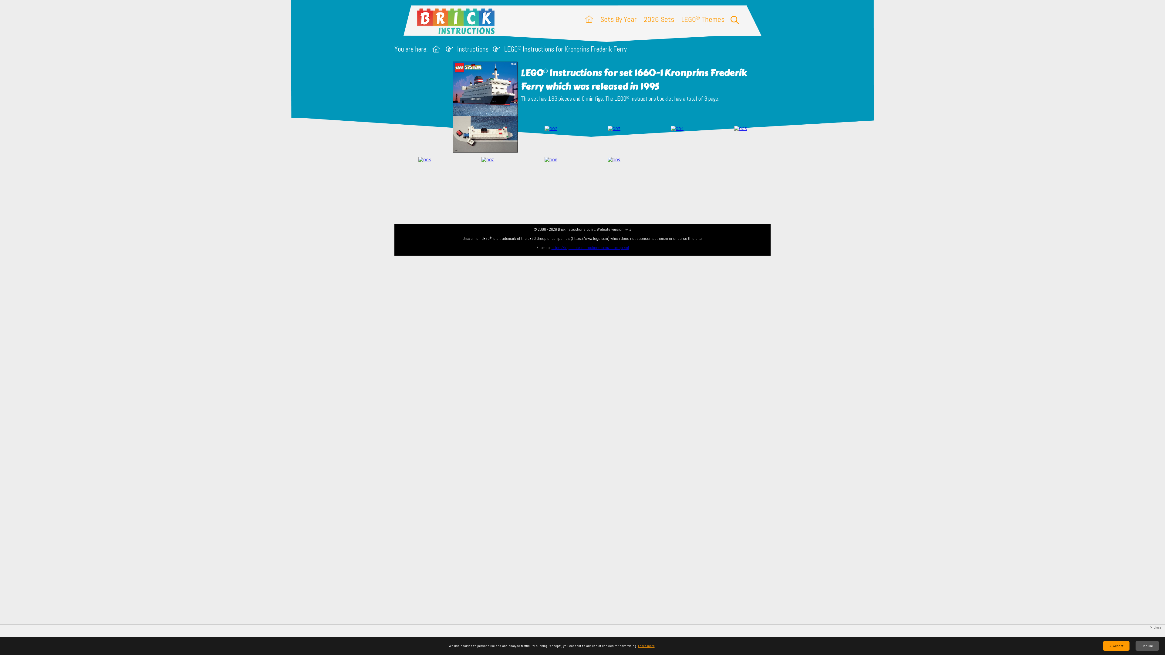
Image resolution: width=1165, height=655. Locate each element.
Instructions (472, 49)
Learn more (646, 645)
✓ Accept (1116, 645)
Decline (1147, 645)
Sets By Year (618, 19)
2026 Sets (659, 19)
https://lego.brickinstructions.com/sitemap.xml (590, 247)
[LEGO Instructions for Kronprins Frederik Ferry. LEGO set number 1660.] (551, 140)
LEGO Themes (702, 19)
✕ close (1155, 627)
